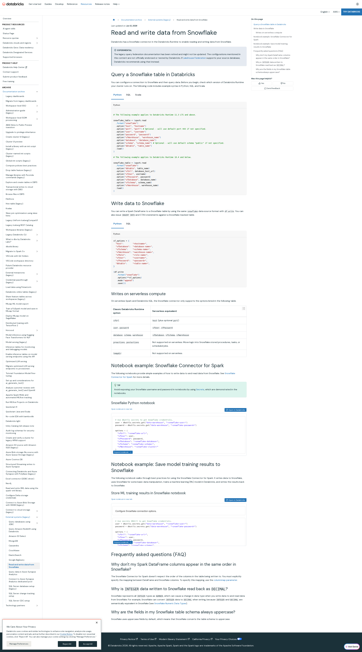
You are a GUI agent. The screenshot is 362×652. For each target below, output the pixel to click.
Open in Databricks (237, 410)
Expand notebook (121, 452)
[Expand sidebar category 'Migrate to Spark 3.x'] (37, 251)
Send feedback (273, 88)
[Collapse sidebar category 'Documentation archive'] (37, 92)
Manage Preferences (18, 644)
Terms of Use (147, 639)
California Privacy (201, 639)
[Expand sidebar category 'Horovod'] (37, 330)
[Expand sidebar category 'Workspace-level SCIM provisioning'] (37, 119)
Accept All (87, 644)
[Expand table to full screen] (244, 308)
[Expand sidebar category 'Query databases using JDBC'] (37, 523)
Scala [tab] (138, 94)
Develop (59, 4)
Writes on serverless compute (269, 32)
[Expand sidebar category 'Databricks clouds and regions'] (37, 43)
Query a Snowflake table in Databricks (270, 24)
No (284, 83)
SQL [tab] (128, 94)
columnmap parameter (225, 580)
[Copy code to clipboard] (243, 112)
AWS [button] (335, 11)
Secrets (200, 389)
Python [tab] (117, 94)
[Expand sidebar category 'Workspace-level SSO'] (37, 106)
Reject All (67, 644)
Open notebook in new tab (121, 409)
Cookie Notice (66, 634)
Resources (86, 4)
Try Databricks (351, 11)
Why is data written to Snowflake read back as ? (270, 63)
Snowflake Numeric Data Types (170, 603)
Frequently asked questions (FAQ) (268, 51)
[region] (51, 634)
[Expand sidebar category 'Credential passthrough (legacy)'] (37, 281)
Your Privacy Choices (226, 639)
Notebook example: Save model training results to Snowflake (271, 45)
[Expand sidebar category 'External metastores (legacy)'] (37, 274)
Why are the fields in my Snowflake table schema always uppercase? (273, 70)
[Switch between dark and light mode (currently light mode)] (357, 4)
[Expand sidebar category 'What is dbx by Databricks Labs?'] (37, 240)
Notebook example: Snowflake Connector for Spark (273, 38)
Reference (72, 4)
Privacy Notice (127, 639)
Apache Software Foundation (238, 645)
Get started (35, 4)
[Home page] (114, 20)
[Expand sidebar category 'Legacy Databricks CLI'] (37, 235)
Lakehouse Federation (194, 57)
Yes (262, 83)
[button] (22, 605)
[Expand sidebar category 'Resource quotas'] (37, 38)
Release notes (102, 4)
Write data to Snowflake (264, 28)
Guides (48, 4)
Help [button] (115, 4)
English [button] (324, 11)
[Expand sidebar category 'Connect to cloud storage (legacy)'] (37, 511)
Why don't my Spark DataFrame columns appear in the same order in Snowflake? (273, 56)
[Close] (97, 622)
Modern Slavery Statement (173, 639)
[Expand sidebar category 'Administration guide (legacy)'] (37, 112)
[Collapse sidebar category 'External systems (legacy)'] (37, 517)
